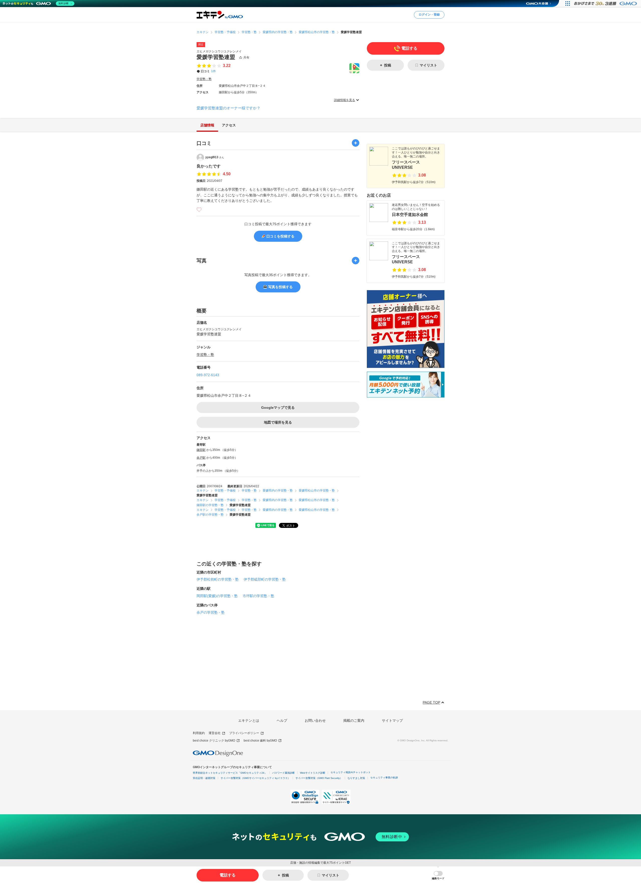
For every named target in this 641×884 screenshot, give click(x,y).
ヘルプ (282, 720)
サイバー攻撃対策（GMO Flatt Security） (318, 778)
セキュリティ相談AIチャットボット (351, 772)
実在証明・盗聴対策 (204, 778)
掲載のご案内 (353, 720)
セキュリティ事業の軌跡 (384, 777)
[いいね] (199, 209)
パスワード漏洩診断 (283, 772)
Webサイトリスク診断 (312, 772)
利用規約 (199, 733)
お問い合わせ (315, 720)
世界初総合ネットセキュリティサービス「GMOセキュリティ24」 (230, 772)
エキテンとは (248, 720)
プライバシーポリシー (244, 733)
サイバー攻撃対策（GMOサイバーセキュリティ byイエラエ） (255, 778)
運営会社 (215, 733)
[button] (438, 875)
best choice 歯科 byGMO (260, 740)
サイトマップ (392, 720)
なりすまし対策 (356, 778)
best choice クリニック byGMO (214, 740)
